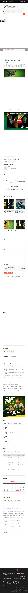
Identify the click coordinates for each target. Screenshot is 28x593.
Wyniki (10, 441)
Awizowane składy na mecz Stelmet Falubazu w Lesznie (14, 382)
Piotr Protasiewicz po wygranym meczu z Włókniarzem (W (14, 518)
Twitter (22, 1)
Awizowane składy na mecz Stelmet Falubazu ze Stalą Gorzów (9, 211)
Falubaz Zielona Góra (6, 581)
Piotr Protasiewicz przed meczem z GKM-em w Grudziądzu (12, 509)
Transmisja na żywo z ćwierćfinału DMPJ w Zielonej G (13, 513)
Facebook (21, 1)
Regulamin (5, 573)
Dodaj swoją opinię (22, 181)
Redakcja (17, 159)
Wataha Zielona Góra (16, 582)
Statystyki (18, 11)
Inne (13, 351)
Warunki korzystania (20, 573)
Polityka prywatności (11, 573)
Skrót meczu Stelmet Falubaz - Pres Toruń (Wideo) (13, 526)
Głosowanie (11, 432)
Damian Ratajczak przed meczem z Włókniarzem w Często (13, 521)
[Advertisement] (14, 33)
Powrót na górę (22, 570)
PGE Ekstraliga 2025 (12, 356)
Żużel (4, 351)
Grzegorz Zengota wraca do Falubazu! (11, 384)
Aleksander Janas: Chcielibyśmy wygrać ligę (12, 506)
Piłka (11, 351)
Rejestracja (11, 1)
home (9, 56)
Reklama (6, 11)
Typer (5, 423)
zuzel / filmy (11, 161)
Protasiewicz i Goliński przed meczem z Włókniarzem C (14, 511)
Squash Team (15, 583)
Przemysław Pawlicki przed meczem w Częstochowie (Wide (13, 524)
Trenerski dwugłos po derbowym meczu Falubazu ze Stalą (14, 390)
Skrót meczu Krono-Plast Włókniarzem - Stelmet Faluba (14, 515)
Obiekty (15, 423)
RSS (24, 1)
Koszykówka (8, 351)
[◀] (4, 481)
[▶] (23, 481)
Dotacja (12, 11)
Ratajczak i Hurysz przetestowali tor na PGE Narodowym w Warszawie (20, 211)
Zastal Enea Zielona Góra (16, 581)
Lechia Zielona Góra (8, 582)
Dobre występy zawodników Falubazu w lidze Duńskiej (13, 386)
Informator (10, 423)
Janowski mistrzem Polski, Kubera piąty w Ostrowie (13, 388)
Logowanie (5, 1)
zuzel (12, 56)
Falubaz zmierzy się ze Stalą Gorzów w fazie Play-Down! (14, 377)
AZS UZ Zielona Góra (8, 583)
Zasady (10, 437)
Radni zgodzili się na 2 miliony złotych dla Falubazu (13, 375)
